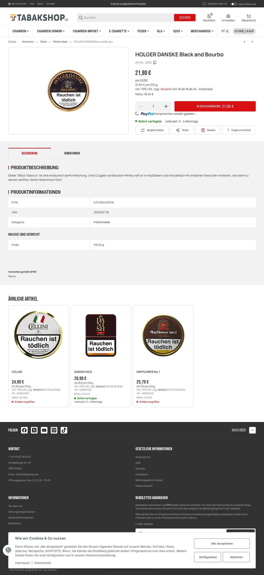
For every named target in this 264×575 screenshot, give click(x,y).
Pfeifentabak (60, 42)
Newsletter (14, 523)
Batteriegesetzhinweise (149, 480)
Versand (166, 89)
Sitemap (140, 468)
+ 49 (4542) (15, 456)
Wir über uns (15, 506)
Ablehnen (236, 557)
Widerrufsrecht (144, 486)
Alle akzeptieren (222, 543)
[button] (38, 335)
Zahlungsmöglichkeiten (21, 512)
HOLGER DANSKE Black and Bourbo (93, 42)
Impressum (142, 474)
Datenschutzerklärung (193, 514)
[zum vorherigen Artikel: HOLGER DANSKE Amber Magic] (244, 41)
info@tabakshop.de (27, 474)
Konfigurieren (208, 557)
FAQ (32, 3)
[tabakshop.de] (39, 17)
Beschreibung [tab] (30, 153)
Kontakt (50, 3)
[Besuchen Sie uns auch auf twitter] (34, 430)
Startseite (28, 42)
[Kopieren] (154, 62)
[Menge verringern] (140, 106)
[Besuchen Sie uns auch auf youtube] (44, 430)
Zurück (12, 42)
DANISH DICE (83, 372)
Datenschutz (143, 457)
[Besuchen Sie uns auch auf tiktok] (64, 430)
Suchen (184, 18)
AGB (138, 463)
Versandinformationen (21, 517)
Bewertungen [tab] (72, 153)
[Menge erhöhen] (166, 106)
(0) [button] (217, 3)
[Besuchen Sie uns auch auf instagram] (54, 430)
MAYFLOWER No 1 (148, 372)
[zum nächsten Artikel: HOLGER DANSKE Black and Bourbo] (252, 41)
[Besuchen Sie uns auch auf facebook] (24, 430)
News (40, 3)
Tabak (43, 42)
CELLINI (17, 372)
